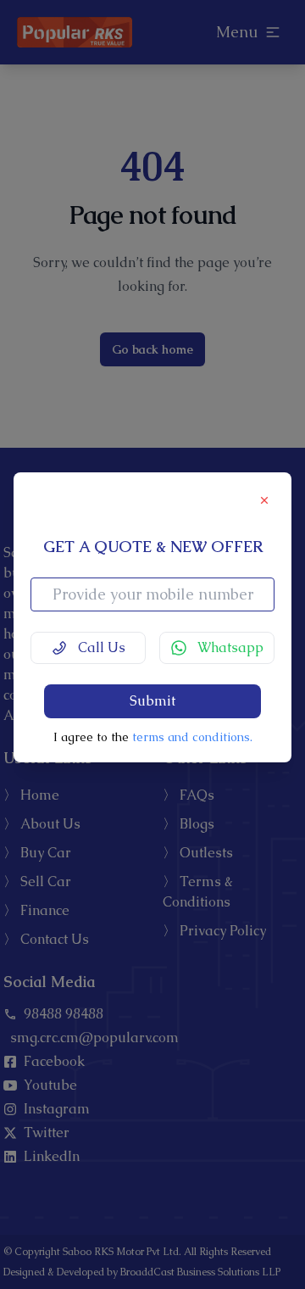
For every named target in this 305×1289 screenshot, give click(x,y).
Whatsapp (230, 647)
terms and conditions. (192, 737)
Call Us (101, 647)
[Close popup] (266, 499)
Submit (152, 701)
